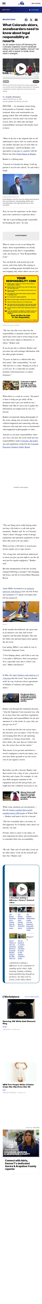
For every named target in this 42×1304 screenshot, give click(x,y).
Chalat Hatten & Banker (26, 154)
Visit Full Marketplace (32, 996)
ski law (17, 150)
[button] (13, 918)
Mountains (9, 19)
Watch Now (35, 3)
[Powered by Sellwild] (36, 1127)
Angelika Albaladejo (13, 97)
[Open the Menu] (4, 3)
